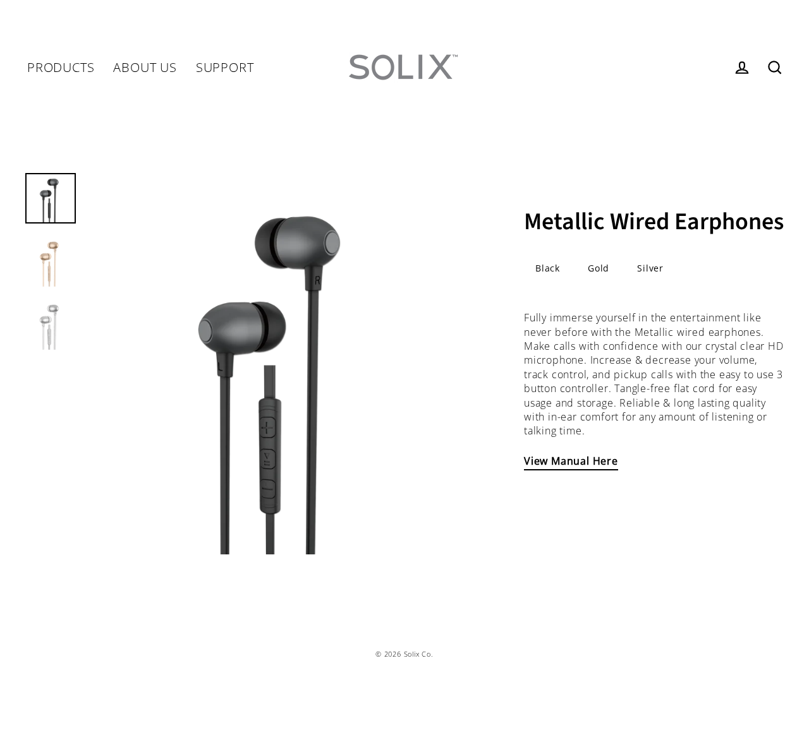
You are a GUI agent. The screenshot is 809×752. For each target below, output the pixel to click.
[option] (279, 363)
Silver (650, 268)
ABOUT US (144, 67)
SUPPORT (225, 67)
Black (547, 268)
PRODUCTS (60, 67)
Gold (598, 268)
